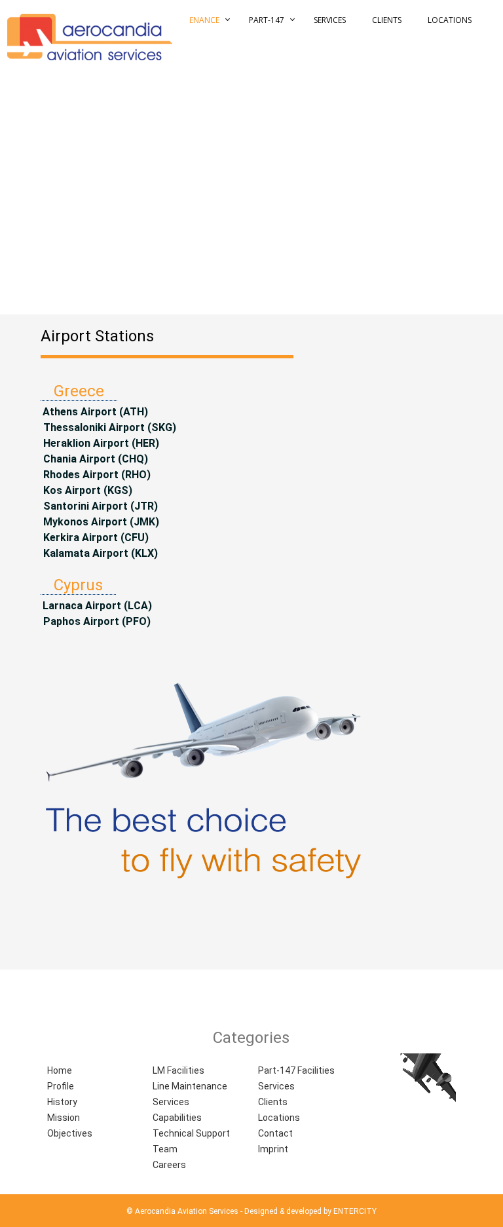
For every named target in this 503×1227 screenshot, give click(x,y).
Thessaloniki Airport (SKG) (108, 427)
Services (330, 20)
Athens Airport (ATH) (95, 412)
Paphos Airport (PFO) (96, 621)
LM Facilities (178, 1070)
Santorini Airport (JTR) (99, 506)
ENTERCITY (355, 1211)
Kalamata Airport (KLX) (99, 553)
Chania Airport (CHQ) (94, 459)
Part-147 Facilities (296, 1070)
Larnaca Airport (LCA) (97, 605)
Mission (63, 1117)
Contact (275, 1133)
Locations (450, 20)
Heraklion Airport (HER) (100, 443)
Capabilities (177, 1117)
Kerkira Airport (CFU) (95, 537)
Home (59, 1070)
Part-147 (266, 20)
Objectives (69, 1133)
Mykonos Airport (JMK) (100, 522)
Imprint (273, 1149)
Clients (386, 20)
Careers (169, 1165)
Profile (60, 1086)
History (62, 1102)
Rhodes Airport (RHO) (96, 474)
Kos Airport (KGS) (86, 490)
